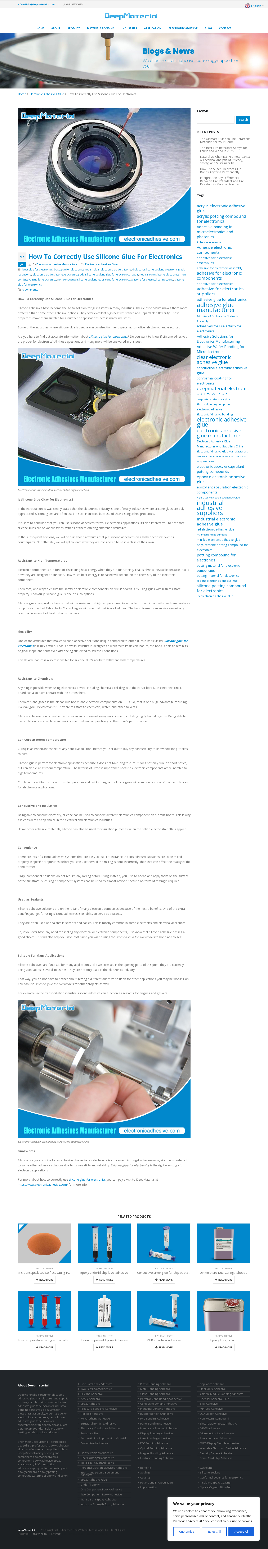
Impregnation (148, 1487)
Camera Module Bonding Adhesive (221, 1394)
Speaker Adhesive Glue (214, 1399)
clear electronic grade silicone (112, 269)
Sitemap (56, 1533)
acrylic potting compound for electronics (221, 219)
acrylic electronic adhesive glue (221, 208)
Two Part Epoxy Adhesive (96, 1389)
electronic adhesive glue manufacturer (219, 433)
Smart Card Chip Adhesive (216, 1458)
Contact (225, 28)
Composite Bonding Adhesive (158, 1404)
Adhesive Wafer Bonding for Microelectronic (221, 349)
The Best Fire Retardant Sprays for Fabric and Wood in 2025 (223, 149)
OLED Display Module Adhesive (219, 1443)
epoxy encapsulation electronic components (222, 490)
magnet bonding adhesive (212, 534)
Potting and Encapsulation (156, 1482)
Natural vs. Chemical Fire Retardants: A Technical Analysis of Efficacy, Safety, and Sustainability (225, 160)
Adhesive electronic (209, 242)
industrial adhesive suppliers (210, 507)
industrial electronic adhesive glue (216, 521)
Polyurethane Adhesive (95, 1418)
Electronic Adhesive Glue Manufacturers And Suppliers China (221, 459)
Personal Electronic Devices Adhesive (104, 1468)
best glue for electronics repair (73, 269)
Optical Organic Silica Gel (215, 1487)
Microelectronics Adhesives (217, 1433)
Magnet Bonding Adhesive (156, 1453)
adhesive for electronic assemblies (214, 260)
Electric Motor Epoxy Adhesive (218, 1423)
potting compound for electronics (216, 557)
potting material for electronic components (218, 568)
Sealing (144, 1472)
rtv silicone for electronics (114, 279)
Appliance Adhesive (212, 1384)
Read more (46, 1279)
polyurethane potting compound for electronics (222, 547)
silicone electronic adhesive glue (217, 581)
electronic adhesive (209, 409)
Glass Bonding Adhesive (155, 1394)
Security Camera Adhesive (216, 1453)
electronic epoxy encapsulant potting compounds (220, 469)
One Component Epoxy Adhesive (101, 1489)
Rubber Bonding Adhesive (156, 1414)
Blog (208, 28)
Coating (145, 1477)
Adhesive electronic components (214, 250)
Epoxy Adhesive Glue (94, 1479)
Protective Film (90, 1433)
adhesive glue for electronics (222, 299)
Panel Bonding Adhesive (155, 1423)
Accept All (241, 1532)
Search (202, 111)
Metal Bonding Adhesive (155, 1389)
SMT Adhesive (209, 1404)
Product (73, 28)
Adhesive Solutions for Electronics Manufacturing (218, 339)
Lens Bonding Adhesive (155, 1438)
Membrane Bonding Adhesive (159, 1428)
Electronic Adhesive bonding (215, 414)
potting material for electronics (218, 576)
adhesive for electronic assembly (219, 268)
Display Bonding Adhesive (156, 1433)
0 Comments (30, 289)
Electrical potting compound (214, 404)
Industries (129, 28)
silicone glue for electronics (87, 1179)
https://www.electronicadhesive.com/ (43, 1184)
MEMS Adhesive (210, 1428)
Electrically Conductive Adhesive (100, 1428)
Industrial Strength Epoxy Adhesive (102, 1504)
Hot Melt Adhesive (92, 1414)
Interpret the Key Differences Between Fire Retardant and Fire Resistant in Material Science (222, 181)
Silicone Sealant (210, 1472)
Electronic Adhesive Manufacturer (57, 264)
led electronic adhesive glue (215, 529)
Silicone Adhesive (92, 1394)
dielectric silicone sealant (148, 269)
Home (40, 28)
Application (152, 28)
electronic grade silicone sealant (84, 274)
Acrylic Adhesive (91, 1399)
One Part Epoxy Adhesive (96, 1384)
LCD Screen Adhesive (213, 1414)
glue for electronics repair (122, 274)
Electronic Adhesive (183, 28)
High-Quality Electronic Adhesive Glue (218, 497)
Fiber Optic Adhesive (213, 1389)
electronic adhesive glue (222, 422)
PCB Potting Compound (214, 1418)
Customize (186, 1532)
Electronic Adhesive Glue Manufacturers (222, 451)
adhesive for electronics (215, 284)
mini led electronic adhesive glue (218, 540)
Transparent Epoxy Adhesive (99, 1499)
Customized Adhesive (94, 1443)
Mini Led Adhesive (211, 1409)
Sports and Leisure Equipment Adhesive (100, 1474)
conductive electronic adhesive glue (222, 370)
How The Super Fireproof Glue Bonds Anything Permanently (220, 170)
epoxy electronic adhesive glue (221, 479)
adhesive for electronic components (219, 276)
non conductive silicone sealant (77, 279)
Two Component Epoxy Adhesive (101, 1494)
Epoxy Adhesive (44, 1268)
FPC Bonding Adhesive (154, 1443)
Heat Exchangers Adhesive (97, 1458)
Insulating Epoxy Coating (215, 1482)
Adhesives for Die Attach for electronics (219, 328)
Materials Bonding (101, 28)
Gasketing (206, 1468)
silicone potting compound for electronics (221, 588)
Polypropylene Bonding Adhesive (161, 1399)
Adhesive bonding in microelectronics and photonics (215, 231)
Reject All (214, 1532)
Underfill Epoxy (90, 1484)
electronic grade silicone (47, 274)
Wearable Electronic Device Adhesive (223, 1448)
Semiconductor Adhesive (215, 1438)
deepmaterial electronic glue (213, 399)
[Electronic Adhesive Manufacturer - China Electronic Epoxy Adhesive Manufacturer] (131, 16)
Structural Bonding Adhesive (98, 1423)
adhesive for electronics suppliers (220, 291)
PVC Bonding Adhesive (154, 1418)
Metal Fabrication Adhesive (97, 1462)
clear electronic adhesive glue (214, 360)
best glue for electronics (37, 269)
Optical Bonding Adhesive (156, 1448)
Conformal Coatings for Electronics (221, 1477)
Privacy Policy (39, 1533)
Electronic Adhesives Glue (47, 94)
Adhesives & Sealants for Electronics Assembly (218, 318)
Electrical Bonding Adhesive (157, 1458)
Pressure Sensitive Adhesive (99, 1409)
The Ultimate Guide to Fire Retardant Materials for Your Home (225, 140)
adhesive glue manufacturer (216, 307)
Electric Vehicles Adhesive (97, 1453)
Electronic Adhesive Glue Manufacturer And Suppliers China (220, 443)
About (55, 28)
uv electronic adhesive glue (215, 596)
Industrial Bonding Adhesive (157, 1409)
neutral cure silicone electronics (159, 274)
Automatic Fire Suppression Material (103, 1438)
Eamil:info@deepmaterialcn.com (37, 4)
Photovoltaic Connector (48, 1537)
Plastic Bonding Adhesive (156, 1384)
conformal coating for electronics (214, 381)
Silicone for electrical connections (152, 279)
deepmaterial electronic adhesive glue (223, 391)
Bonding (145, 1468)
